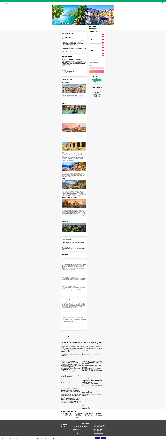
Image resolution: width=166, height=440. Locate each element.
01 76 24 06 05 (97, 89)
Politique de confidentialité (77, 426)
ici (91, 416)
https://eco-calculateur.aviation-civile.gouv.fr (72, 402)
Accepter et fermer (97, 437)
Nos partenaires (4, 438)
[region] (83, 438)
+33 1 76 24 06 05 (97, 95)
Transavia (74, 422)
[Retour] (2, 3)
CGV (73, 423)
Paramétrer (103, 437)
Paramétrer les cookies (76, 429)
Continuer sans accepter (110, 437)
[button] (83, 337)
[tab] (97, 31)
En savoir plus (90, 0)
